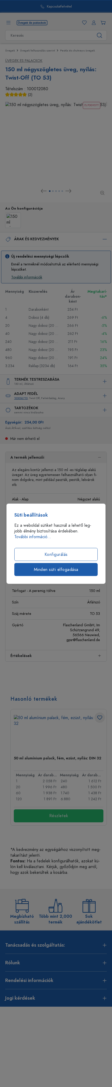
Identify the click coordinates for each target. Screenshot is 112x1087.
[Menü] (8, 22)
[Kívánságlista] (83, 22)
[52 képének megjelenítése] (53, 191)
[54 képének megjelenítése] (59, 191)
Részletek (58, 816)
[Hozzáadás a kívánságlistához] (100, 717)
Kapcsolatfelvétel (59, 7)
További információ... (32, 536)
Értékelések (21, 655)
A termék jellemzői (27, 457)
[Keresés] (99, 35)
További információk (26, 277)
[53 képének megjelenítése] (56, 191)
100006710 (21, 398)
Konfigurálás (56, 554)
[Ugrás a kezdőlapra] (32, 22)
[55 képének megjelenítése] (62, 191)
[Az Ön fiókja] (92, 22)
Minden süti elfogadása (56, 569)
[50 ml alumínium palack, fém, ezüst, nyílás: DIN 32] (58, 733)
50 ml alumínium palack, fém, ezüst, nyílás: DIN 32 (57, 758)
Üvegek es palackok (23, 60)
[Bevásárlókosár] (102, 22)
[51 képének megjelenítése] (50, 191)
